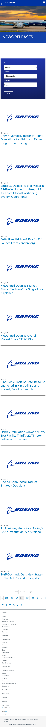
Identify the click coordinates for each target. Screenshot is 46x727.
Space (4, 645)
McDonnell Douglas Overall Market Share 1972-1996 (18, 337)
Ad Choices (30, 719)
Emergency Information (9, 624)
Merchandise (6, 627)
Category (7, 72)
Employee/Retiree (8, 621)
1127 (16, 598)
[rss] (21, 604)
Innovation (5, 652)
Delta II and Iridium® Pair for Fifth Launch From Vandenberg (22, 241)
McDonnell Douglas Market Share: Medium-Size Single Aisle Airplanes (22, 289)
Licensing (5, 678)
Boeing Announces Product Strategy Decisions (19, 483)
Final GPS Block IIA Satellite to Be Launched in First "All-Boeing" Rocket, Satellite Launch (23, 385)
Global (4, 655)
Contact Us (5, 686)
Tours (4, 673)
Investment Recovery (9, 681)
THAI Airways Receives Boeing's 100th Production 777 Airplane (22, 530)
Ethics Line (5, 676)
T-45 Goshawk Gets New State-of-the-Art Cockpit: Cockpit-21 (22, 576)
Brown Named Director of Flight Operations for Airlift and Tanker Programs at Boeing (22, 139)
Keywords (7, 80)
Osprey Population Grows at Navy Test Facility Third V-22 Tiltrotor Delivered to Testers (23, 435)
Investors (5, 619)
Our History (5, 632)
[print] (17, 604)
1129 (27, 598)
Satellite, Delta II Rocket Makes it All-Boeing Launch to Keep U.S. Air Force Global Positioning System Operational (22, 191)
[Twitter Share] (14, 604)
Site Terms (6, 719)
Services (4, 647)
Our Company (6, 663)
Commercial (6, 640)
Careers (4, 660)
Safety (4, 650)
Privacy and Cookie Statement (18, 719)
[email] (2, 604)
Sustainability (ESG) (8, 658)
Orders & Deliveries (8, 670)
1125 (6, 598)
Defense (4, 642)
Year (5, 63)
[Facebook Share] (6, 604)
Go (8, 94)
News (4, 616)
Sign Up (4, 701)
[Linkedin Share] (10, 604)
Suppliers (5, 629)
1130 (32, 598)
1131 (37, 598)
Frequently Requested (9, 683)
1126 (11, 598)
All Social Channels (8, 694)
